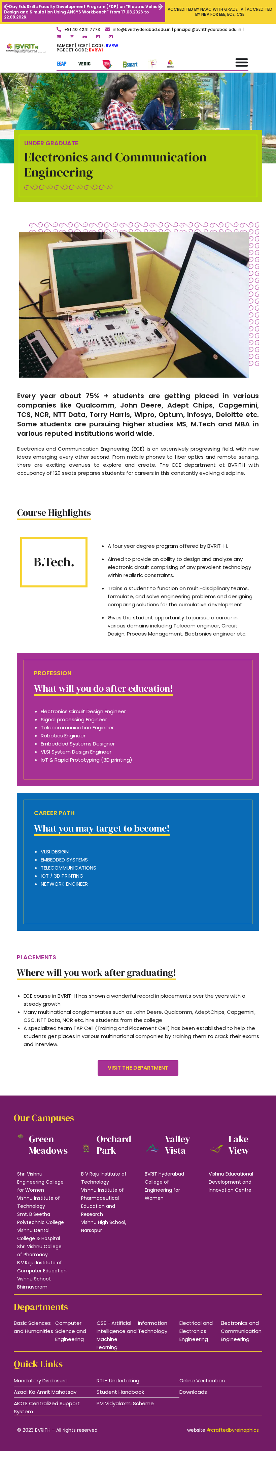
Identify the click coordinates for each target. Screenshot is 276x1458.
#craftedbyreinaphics (233, 1430)
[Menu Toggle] (241, 62)
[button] (6, 7)
